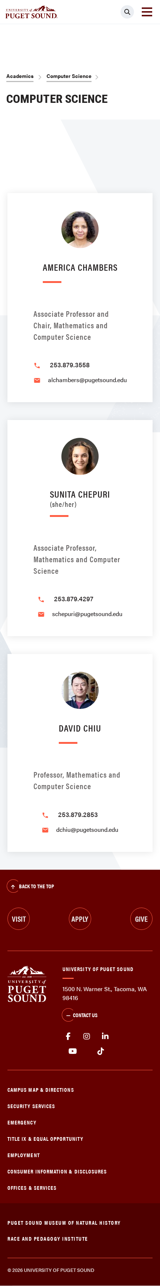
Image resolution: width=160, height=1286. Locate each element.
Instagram (86, 1036)
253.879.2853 (78, 814)
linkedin (105, 1036)
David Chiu (80, 727)
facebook (68, 1036)
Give (141, 918)
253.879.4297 (73, 598)
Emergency (21, 1122)
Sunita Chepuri (80, 497)
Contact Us (85, 1015)
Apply (79, 918)
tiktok (100, 1051)
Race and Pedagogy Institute (47, 1238)
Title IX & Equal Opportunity (45, 1138)
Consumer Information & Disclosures (57, 1171)
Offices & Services (32, 1187)
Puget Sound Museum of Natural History (64, 1222)
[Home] (27, 983)
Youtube (73, 1051)
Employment (23, 1155)
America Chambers (80, 266)
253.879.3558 (70, 364)
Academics (19, 75)
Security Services (31, 1106)
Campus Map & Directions (40, 1089)
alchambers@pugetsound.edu (87, 379)
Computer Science (69, 75)
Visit (19, 918)
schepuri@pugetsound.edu (87, 613)
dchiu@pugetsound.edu (87, 829)
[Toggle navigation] (147, 11)
